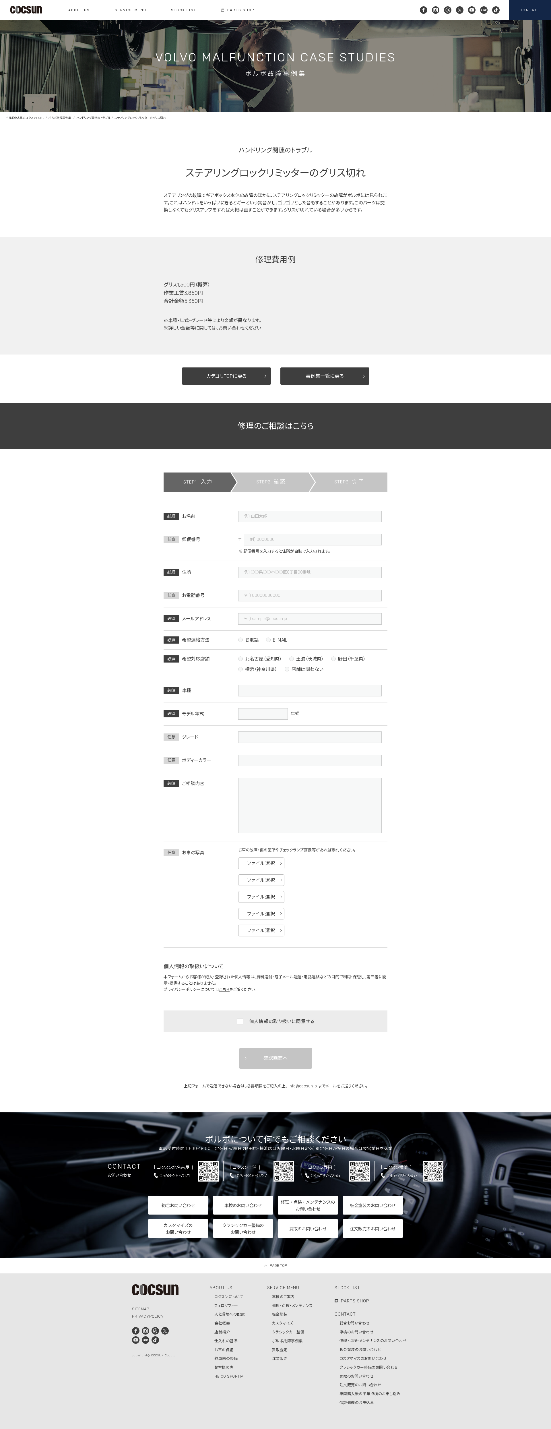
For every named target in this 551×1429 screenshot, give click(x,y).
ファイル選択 (261, 863)
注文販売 (280, 1358)
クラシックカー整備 (288, 1332)
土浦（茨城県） (310, 659)
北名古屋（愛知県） (263, 659)
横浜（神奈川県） (261, 669)
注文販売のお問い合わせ (360, 1385)
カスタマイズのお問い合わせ (363, 1358)
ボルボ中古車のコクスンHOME (25, 118)
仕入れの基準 (226, 1341)
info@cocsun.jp (303, 1086)
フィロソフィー (226, 1306)
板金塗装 (280, 1314)
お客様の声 (224, 1367)
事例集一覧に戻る (325, 376)
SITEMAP (140, 1309)
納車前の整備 (226, 1358)
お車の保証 (224, 1350)
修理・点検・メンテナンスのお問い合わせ (373, 1341)
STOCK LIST (347, 1287)
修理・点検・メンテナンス (292, 1306)
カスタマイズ (282, 1323)
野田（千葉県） (352, 659)
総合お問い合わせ (354, 1323)
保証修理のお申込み (356, 1403)
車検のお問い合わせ (356, 1332)
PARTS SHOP (355, 1301)
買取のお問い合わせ (356, 1376)
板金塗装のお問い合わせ (360, 1349)
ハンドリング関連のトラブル (93, 118)
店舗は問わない (307, 669)
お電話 (252, 640)
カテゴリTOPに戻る (226, 376)
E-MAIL (280, 640)
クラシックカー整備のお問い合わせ (368, 1367)
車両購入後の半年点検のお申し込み (370, 1394)
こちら (224, 989)
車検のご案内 (283, 1297)
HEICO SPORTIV (228, 1376)
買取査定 (280, 1350)
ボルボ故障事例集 (60, 118)
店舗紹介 (222, 1332)
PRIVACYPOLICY (148, 1316)
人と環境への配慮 (229, 1314)
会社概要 (222, 1323)
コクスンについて (228, 1297)
